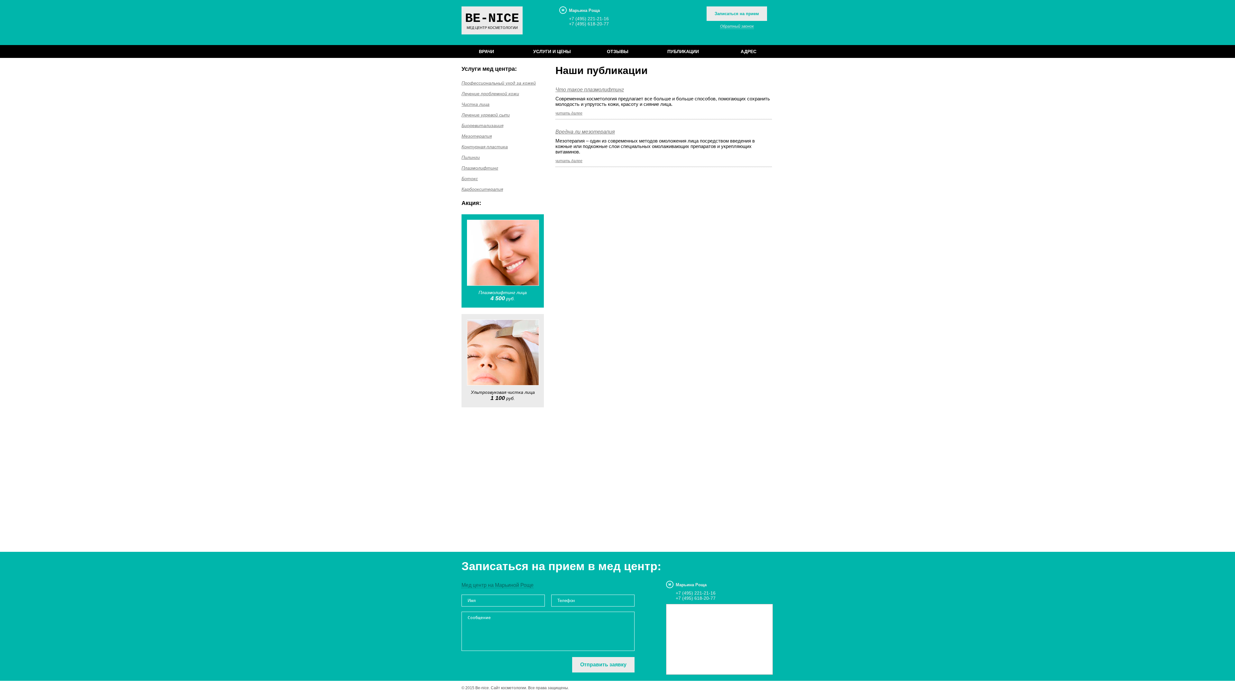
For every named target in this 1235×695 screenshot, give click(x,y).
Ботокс (470, 178)
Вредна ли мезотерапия (585, 131)
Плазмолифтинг (480, 168)
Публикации (683, 51)
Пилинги (471, 157)
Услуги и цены (552, 51)
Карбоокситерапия (482, 189)
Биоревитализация (482, 125)
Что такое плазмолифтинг (589, 89)
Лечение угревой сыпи (486, 114)
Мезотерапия (477, 136)
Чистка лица (475, 104)
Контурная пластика (485, 146)
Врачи (486, 51)
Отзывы (617, 51)
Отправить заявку (603, 664)
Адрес (748, 51)
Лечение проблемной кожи (490, 93)
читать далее (568, 113)
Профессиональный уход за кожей (499, 83)
